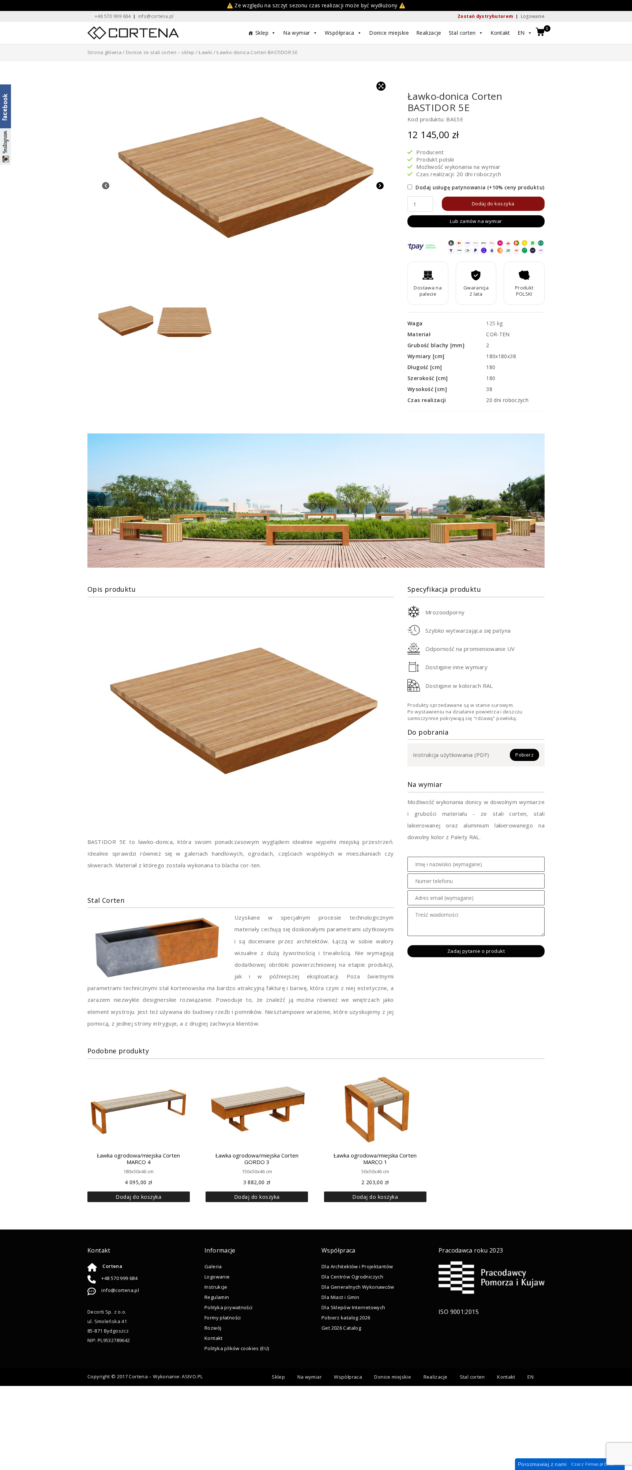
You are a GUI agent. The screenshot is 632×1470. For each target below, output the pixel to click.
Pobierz (524, 754)
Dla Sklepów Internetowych (353, 1307)
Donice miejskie (389, 32)
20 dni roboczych (507, 400)
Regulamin (216, 1297)
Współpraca (339, 32)
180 (490, 367)
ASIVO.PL (192, 1376)
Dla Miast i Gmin (340, 1297)
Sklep (261, 32)
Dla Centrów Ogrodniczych (352, 1276)
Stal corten (462, 32)
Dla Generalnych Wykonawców (357, 1287)
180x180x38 (501, 356)
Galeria (213, 1266)
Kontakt (500, 32)
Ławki (205, 52)
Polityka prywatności (228, 1307)
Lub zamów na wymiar (476, 221)
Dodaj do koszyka (493, 203)
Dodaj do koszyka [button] (138, 1196)
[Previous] (105, 186)
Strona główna (104, 52)
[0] (540, 32)
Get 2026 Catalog (341, 1328)
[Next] (380, 186)
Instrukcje (215, 1287)
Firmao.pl (594, 1464)
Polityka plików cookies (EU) (236, 1348)
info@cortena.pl (120, 1290)
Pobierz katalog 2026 (345, 1317)
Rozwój (212, 1328)
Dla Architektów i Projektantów (357, 1266)
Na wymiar (296, 32)
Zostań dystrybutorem (486, 16)
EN (521, 32)
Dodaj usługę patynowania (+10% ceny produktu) (479, 187)
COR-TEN (498, 334)
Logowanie (533, 16)
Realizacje (428, 32)
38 (489, 389)
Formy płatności (222, 1317)
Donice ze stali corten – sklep (160, 52)
